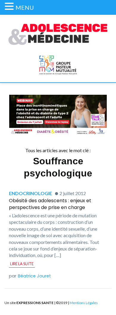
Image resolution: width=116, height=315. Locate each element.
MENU (24, 7)
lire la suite (22, 263)
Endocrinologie (30, 193)
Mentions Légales (84, 302)
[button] (10, 6)
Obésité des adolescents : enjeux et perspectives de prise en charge (50, 203)
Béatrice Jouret (34, 276)
